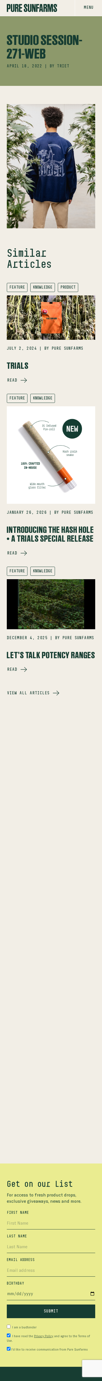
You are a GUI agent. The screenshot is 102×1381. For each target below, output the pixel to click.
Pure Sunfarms (67, 349)
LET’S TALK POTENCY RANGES (51, 655)
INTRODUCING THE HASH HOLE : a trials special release (50, 534)
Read (12, 380)
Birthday (15, 1283)
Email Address (21, 1260)
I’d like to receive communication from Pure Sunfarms (49, 1349)
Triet (63, 66)
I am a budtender (24, 1327)
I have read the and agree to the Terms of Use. (48, 1338)
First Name (18, 1212)
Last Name (17, 1236)
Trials (18, 366)
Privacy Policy (43, 1336)
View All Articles (28, 693)
